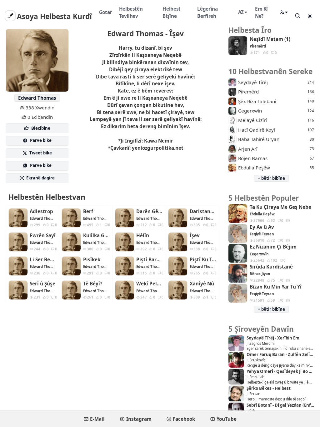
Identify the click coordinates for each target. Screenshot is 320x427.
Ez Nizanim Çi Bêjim (273, 247)
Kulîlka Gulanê (96, 236)
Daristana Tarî (203, 211)
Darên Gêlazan (149, 211)
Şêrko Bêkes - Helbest (269, 388)
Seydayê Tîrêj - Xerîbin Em (273, 338)
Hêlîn (142, 236)
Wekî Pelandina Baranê (149, 284)
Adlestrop (41, 211)
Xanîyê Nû (202, 284)
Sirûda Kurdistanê (271, 267)
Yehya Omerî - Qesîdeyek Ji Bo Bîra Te (280, 371)
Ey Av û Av (262, 227)
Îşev (195, 236)
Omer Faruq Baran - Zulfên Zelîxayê (280, 354)
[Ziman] (284, 12)
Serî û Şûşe (42, 284)
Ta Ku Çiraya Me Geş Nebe (280, 207)
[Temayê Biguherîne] (310, 16)
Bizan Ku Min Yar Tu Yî (276, 287)
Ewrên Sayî (43, 236)
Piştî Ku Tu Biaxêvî (203, 260)
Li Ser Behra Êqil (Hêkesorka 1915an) (43, 260)
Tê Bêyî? (92, 284)
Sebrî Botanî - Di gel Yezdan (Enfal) (280, 405)
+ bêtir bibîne (271, 178)
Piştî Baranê (149, 260)
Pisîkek (91, 260)
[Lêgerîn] (297, 15)
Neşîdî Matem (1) (270, 39)
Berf (88, 211)
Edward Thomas (37, 98)
